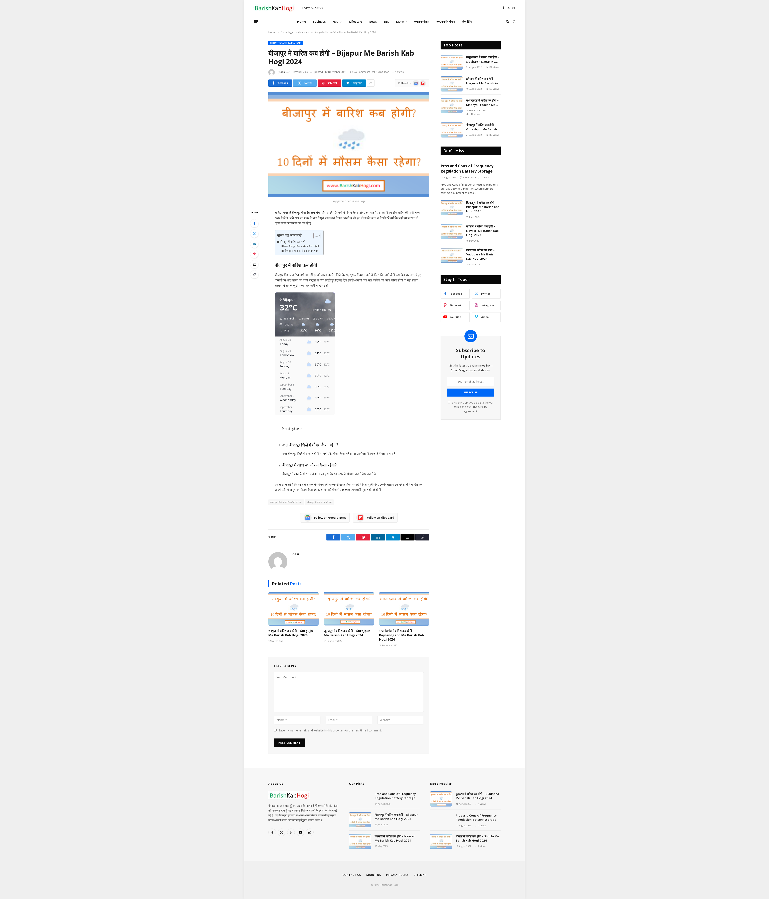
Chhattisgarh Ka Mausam (285, 42)
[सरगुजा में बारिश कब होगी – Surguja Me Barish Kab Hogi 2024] (293, 609)
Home (301, 21)
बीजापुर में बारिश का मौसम (319, 502)
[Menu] (256, 21)
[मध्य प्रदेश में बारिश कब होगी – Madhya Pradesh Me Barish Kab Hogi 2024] (452, 105)
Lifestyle (355, 21)
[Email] (254, 264)
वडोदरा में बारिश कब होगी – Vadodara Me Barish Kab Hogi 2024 (480, 254)
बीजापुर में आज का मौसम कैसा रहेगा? (301, 250)
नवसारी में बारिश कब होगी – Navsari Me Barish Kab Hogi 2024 (482, 230)
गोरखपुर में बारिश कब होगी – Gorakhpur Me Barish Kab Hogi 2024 (481, 127)
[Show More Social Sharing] (370, 83)
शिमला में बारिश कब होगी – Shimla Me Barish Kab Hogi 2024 (477, 838)
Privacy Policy (479, 407)
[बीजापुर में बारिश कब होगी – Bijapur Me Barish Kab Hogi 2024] (348, 144)
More (400, 21)
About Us (373, 875)
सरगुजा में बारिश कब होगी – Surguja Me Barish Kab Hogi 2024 (290, 633)
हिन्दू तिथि (467, 21)
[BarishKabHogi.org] (274, 8)
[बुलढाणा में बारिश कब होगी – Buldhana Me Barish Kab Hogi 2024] (441, 799)
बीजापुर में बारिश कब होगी (292, 242)
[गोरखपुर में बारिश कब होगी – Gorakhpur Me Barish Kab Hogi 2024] (452, 130)
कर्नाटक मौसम (421, 21)
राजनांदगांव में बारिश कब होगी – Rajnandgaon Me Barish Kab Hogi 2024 (401, 635)
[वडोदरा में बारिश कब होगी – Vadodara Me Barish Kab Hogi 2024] (452, 255)
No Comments (361, 72)
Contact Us (351, 875)
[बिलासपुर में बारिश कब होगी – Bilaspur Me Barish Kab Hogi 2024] (452, 207)
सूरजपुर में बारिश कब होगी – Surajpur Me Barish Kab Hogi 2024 (347, 633)
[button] (286, 324)
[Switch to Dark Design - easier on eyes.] (514, 21)
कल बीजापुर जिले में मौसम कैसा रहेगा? (301, 246)
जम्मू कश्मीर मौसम (445, 21)
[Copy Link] (254, 274)
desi (282, 72)
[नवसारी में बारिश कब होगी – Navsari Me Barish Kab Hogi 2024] (452, 231)
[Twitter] (254, 234)
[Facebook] (254, 223)
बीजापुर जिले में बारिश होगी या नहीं (286, 502)
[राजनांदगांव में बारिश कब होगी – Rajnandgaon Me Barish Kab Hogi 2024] (404, 609)
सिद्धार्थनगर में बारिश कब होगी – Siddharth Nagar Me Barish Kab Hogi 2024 (482, 59)
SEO (386, 21)
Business (319, 21)
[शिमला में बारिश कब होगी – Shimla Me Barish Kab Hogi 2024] (441, 841)
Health (337, 21)
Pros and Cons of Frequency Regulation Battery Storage (467, 169)
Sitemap (420, 875)
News (373, 21)
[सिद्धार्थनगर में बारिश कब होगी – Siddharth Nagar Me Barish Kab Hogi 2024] (452, 62)
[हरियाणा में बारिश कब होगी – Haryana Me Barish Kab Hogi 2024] (452, 83)
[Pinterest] (254, 254)
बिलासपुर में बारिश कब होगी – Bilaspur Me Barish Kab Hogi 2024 (482, 207)
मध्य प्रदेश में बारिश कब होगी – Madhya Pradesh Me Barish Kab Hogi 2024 (482, 102)
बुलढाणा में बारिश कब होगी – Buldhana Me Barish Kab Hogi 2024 (477, 796)
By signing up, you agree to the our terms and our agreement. (472, 407)
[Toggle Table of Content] (314, 235)
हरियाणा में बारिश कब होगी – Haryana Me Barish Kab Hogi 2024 (483, 81)
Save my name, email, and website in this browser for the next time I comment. (330, 730)
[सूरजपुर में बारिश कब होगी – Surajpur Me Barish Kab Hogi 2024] (349, 609)
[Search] (507, 21)
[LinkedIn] (254, 244)
